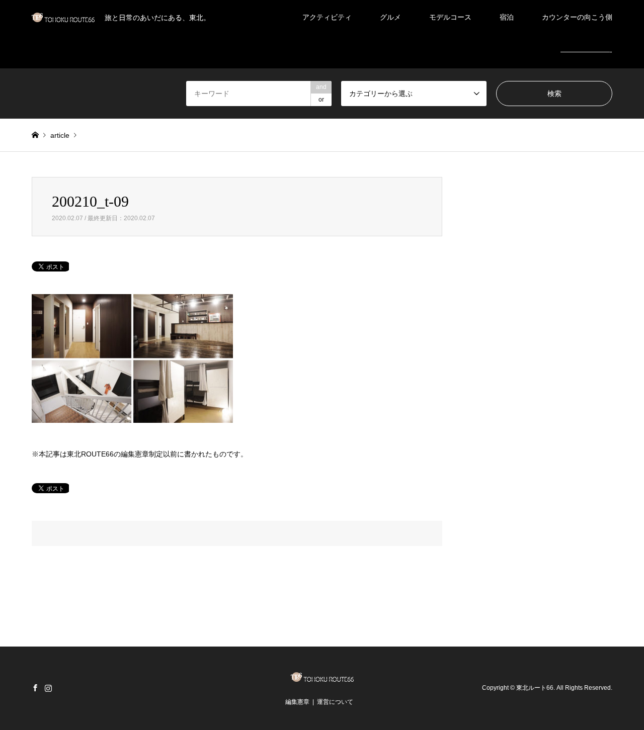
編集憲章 (297, 701)
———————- (586, 51)
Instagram (48, 687)
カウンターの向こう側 (577, 17)
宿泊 (507, 17)
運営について (335, 701)
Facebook (35, 687)
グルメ (390, 17)
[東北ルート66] (322, 679)
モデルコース (450, 17)
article (59, 135)
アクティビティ (327, 17)
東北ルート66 (534, 687)
